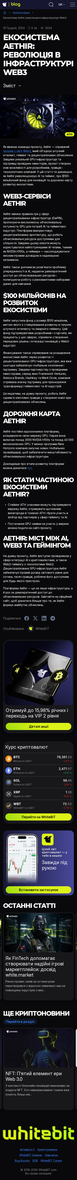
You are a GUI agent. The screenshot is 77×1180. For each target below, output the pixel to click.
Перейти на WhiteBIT (38, 817)
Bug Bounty (22, 1160)
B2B (35, 1160)
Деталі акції (38, 726)
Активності (27, 1149)
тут (29, 468)
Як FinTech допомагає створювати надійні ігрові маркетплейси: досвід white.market (35, 966)
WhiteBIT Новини (30, 1155)
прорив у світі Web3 (17, 151)
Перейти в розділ (20, 1022)
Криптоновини (21, 12)
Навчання (51, 1155)
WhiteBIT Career (51, 1160)
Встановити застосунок (38, 890)
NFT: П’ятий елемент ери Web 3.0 (34, 1076)
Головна (4, 12)
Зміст (9, 86)
